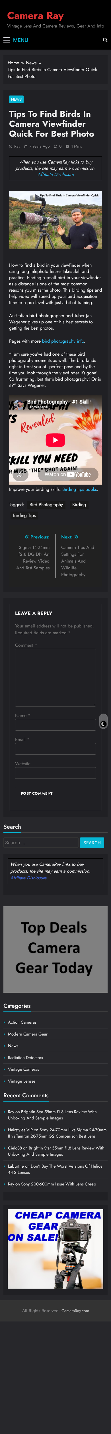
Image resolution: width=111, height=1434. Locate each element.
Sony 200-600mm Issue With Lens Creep (58, 1184)
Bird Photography (46, 504)
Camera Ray (35, 15)
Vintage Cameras (23, 1069)
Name (22, 715)
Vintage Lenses (22, 1081)
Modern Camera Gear (28, 1034)
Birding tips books (79, 489)
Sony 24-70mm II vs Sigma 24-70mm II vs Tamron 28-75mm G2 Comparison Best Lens (57, 1133)
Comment (26, 645)
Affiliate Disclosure (56, 174)
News (16, 99)
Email (22, 739)
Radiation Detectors (25, 1058)
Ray (17, 146)
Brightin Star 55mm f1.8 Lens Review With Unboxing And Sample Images (52, 1115)
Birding (79, 504)
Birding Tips (24, 515)
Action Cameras (22, 1022)
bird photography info (63, 341)
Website (22, 763)
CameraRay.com (75, 1311)
